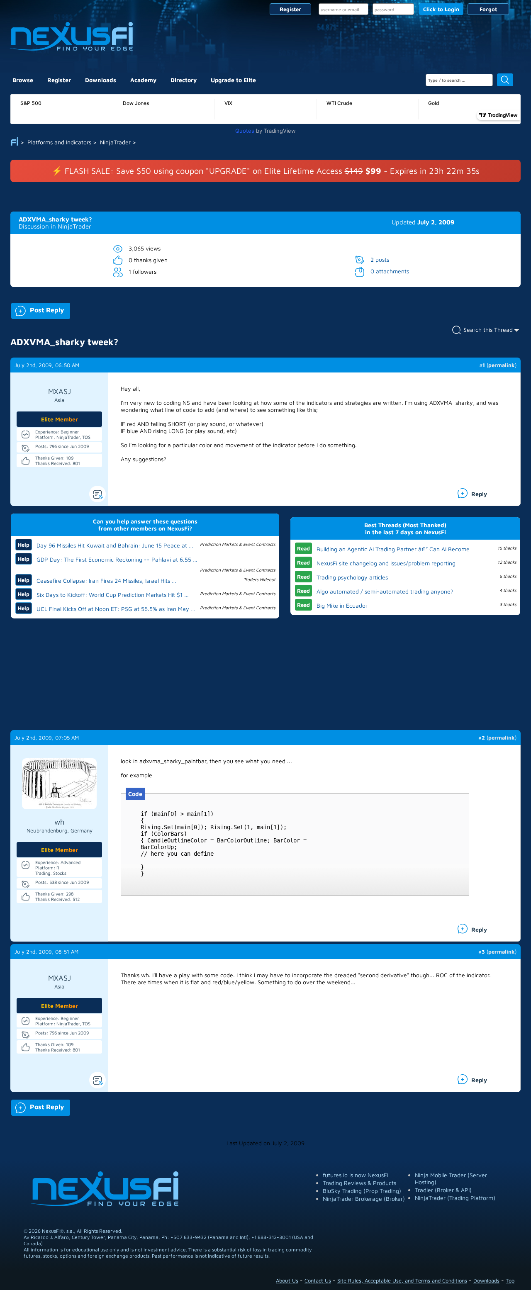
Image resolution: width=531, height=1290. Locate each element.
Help (23, 544)
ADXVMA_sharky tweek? (55, 219)
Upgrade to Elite (233, 79)
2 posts (379, 259)
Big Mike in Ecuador (342, 605)
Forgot (488, 9)
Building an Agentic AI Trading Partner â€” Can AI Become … (396, 549)
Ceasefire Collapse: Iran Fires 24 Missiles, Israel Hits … (106, 580)
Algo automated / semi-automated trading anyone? (385, 591)
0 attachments (389, 271)
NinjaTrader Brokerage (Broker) (364, 1198)
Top (510, 1280)
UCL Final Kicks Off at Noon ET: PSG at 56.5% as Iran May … (116, 608)
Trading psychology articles (352, 577)
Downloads (100, 79)
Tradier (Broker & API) (443, 1189)
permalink (501, 365)
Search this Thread (488, 329)
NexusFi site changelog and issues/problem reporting (386, 563)
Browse (22, 79)
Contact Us (317, 1280)
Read (303, 548)
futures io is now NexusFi (355, 1174)
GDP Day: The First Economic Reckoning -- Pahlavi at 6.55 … (117, 559)
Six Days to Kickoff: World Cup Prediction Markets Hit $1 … (113, 594)
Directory (184, 79)
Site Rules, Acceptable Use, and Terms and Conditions (402, 1280)
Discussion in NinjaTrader (55, 226)
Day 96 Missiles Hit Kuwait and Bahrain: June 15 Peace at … (115, 545)
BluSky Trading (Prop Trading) (362, 1190)
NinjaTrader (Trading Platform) (455, 1197)
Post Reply (37, 309)
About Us (287, 1280)
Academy (143, 79)
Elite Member (59, 419)
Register (290, 9)
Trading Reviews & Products (359, 1182)
